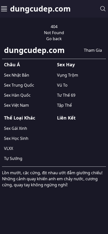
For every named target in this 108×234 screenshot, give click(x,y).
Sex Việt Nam (16, 105)
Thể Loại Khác (19, 118)
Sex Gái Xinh (15, 128)
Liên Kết (66, 118)
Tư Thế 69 (66, 95)
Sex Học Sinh (16, 138)
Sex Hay (66, 65)
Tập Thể (64, 105)
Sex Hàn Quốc (17, 95)
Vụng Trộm (67, 75)
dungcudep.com (40, 8)
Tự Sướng (13, 158)
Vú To (62, 85)
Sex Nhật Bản (16, 75)
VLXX (8, 148)
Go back (54, 38)
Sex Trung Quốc (19, 85)
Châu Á (12, 65)
